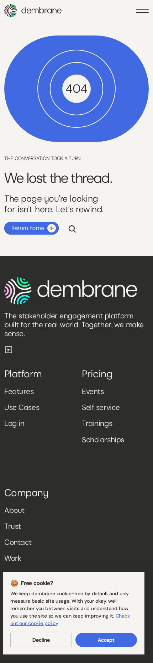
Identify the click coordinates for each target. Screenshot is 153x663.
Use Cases (21, 407)
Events (93, 391)
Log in (14, 423)
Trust (12, 526)
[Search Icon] (72, 229)
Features (19, 391)
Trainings (97, 423)
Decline (40, 640)
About (14, 510)
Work (12, 558)
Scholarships (103, 440)
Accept (106, 640)
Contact (18, 542)
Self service (101, 407)
